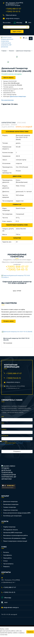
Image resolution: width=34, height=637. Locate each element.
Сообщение (4, 436)
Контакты (6, 552)
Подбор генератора (9, 527)
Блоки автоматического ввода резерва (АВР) (16, 513)
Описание (21, 123)
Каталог (11, 51)
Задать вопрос (7, 127)
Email (2, 423)
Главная (4, 51)
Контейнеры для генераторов (12, 516)
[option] (17, 57)
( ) (26, 38)
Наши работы (7, 558)
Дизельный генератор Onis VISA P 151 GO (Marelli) (16, 339)
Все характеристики (7, 100)
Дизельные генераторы (23, 51)
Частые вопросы (8, 564)
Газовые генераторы (9, 507)
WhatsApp (19, 23)
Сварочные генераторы (10, 510)
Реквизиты (6, 567)
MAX (29, 23)
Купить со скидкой (24, 127)
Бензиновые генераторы (10, 504)
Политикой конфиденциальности (11, 444)
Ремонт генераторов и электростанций (15, 541)
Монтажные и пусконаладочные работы (15, 535)
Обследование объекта (10, 530)
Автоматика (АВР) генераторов (12, 533)
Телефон (3, 429)
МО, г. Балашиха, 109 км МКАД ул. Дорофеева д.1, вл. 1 (14, 3)
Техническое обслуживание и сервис (14, 538)
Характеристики (8, 123)
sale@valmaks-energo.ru (12, 18)
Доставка (5, 125)
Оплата (14, 125)
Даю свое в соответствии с (15, 443)
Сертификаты (7, 555)
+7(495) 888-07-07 (13, 8)
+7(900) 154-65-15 (13, 11)
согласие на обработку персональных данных (15, 442)
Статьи (5, 561)
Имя (2, 417)
